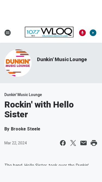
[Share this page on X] (73, 143)
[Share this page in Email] (83, 143)
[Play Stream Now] (93, 32)
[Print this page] (94, 143)
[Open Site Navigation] (7, 32)
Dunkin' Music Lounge (62, 59)
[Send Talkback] (82, 32)
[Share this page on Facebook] (63, 143)
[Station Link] (49, 32)
